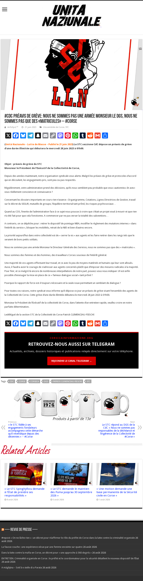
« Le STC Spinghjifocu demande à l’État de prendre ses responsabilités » (24, 492)
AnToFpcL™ (12, 127)
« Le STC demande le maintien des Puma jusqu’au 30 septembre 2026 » (71, 492)
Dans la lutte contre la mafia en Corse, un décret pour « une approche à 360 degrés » (46, 552)
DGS (46, 381)
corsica (34, 381)
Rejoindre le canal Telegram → (71, 360)
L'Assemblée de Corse (53, 127)
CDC (12, 381)
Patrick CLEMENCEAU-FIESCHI (67, 381)
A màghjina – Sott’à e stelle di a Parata (21, 567)
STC (67, 127)
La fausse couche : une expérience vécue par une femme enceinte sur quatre (41, 547)
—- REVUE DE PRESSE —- (21, 530)
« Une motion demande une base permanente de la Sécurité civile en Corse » (116, 492)
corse (22, 381)
